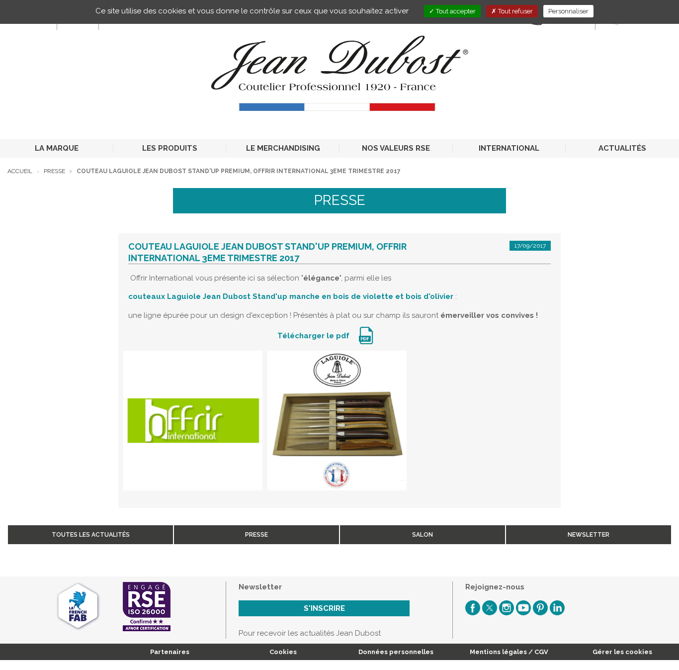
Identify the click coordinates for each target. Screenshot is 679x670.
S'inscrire (324, 608)
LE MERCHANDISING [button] (283, 148)
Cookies (283, 652)
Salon (422, 534)
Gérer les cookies (622, 652)
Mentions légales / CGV (509, 652)
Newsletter (588, 534)
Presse (54, 171)
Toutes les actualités (91, 534)
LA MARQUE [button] (57, 148)
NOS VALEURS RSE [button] (396, 148)
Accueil (19, 171)
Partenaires (169, 652)
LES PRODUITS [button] (169, 148)
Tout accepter (455, 11)
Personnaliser (568, 11)
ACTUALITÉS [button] (622, 148)
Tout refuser (515, 11)
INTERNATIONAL (509, 148)
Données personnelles (395, 652)
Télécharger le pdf (314, 335)
